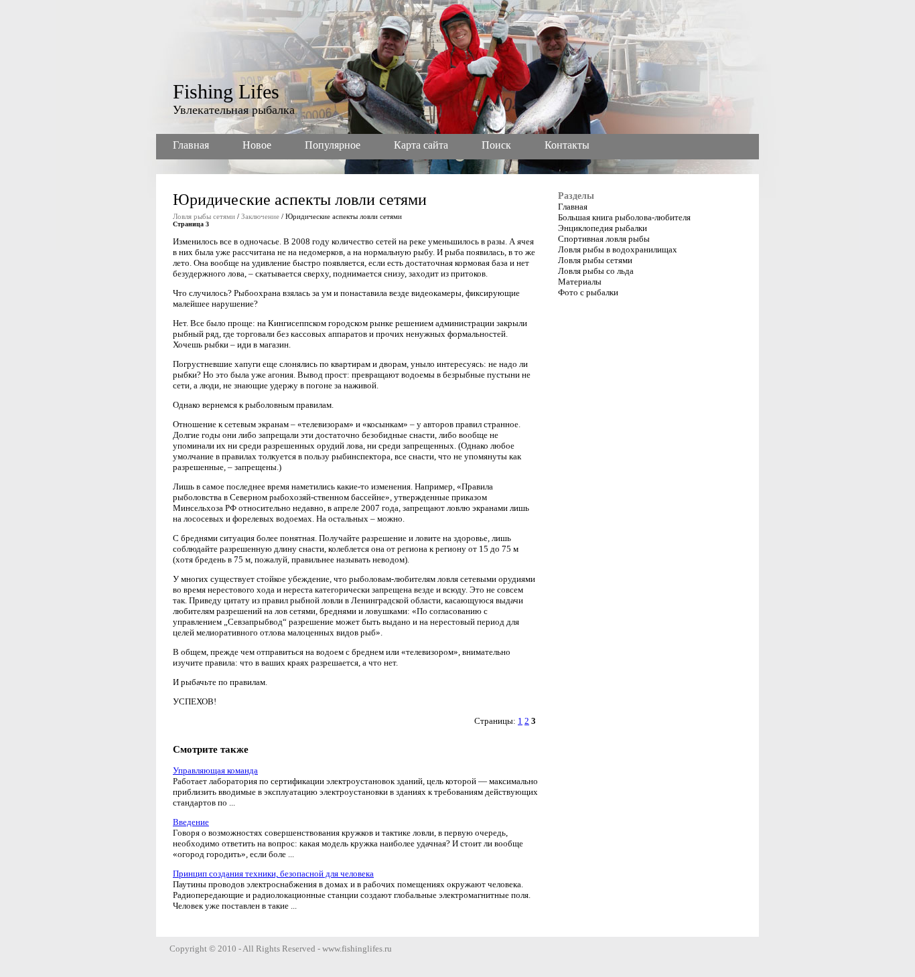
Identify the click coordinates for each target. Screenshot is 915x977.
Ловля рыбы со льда (596, 271)
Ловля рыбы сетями (204, 216)
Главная (191, 145)
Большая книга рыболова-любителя (624, 217)
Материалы (580, 282)
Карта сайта (421, 145)
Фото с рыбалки (588, 292)
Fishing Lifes (226, 91)
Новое (256, 145)
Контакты (567, 145)
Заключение (260, 216)
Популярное (332, 145)
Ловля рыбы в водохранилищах (617, 249)
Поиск (496, 145)
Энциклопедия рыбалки (602, 228)
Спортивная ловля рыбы (604, 239)
